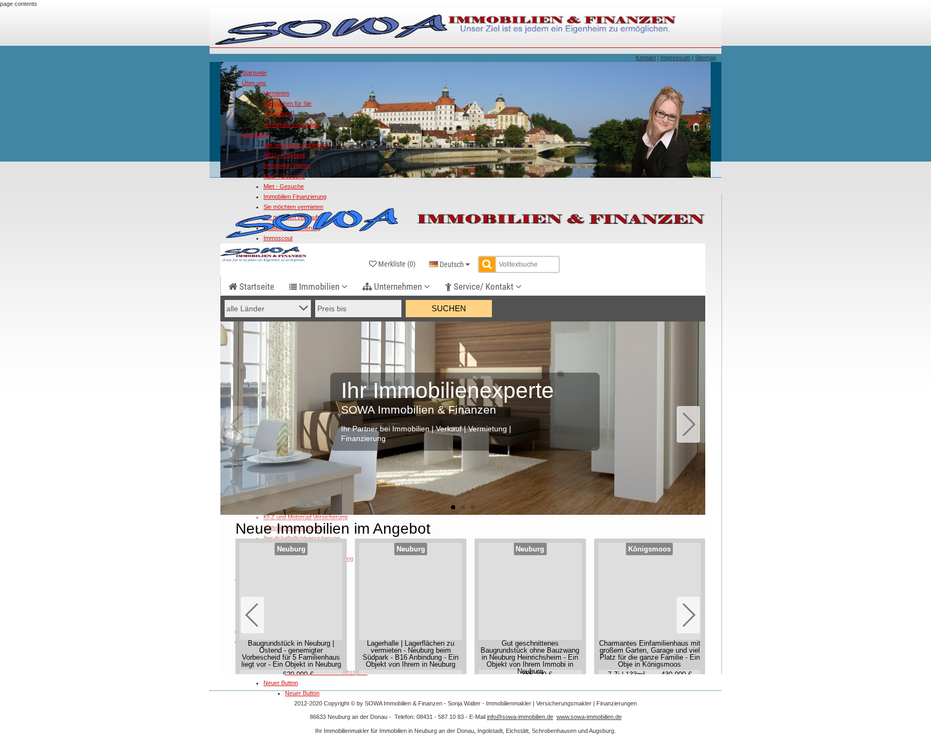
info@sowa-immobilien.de (520, 717)
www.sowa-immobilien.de (589, 717)
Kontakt (646, 57)
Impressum (675, 57)
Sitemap (705, 57)
